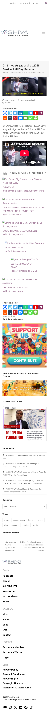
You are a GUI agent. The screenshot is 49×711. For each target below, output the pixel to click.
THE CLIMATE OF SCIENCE (15, 287)
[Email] (25, 118)
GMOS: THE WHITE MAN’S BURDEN (19, 230)
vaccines (26, 525)
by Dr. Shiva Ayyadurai (13, 214)
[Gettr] (35, 113)
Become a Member (13, 647)
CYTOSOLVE (8, 187)
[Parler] (40, 113)
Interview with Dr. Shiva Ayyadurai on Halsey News (9, 546)
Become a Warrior (12, 652)
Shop (5, 624)
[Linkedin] (20, 113)
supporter (15, 525)
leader (30, 520)
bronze (6, 520)
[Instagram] (10, 113)
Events (6, 619)
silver (6, 525)
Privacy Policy (10, 669)
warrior (35, 525)
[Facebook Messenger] (20, 118)
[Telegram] (30, 113)
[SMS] (35, 118)
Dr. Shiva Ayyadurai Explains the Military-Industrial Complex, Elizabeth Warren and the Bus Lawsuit (31, 546)
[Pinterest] (15, 118)
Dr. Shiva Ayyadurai (28, 100)
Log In (5, 657)
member (39, 520)
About (5, 614)
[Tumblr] (10, 118)
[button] (43, 33)
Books (6, 601)
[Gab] (25, 113)
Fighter (7, 103)
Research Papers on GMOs (24, 270)
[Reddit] (5, 118)
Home (4, 72)
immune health (19, 520)
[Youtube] (5, 707)
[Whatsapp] (30, 118)
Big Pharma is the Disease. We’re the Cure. (23, 190)
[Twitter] (15, 113)
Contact (6, 634)
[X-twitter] (15, 707)
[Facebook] (5, 113)
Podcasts (7, 575)
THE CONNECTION (14, 247)
